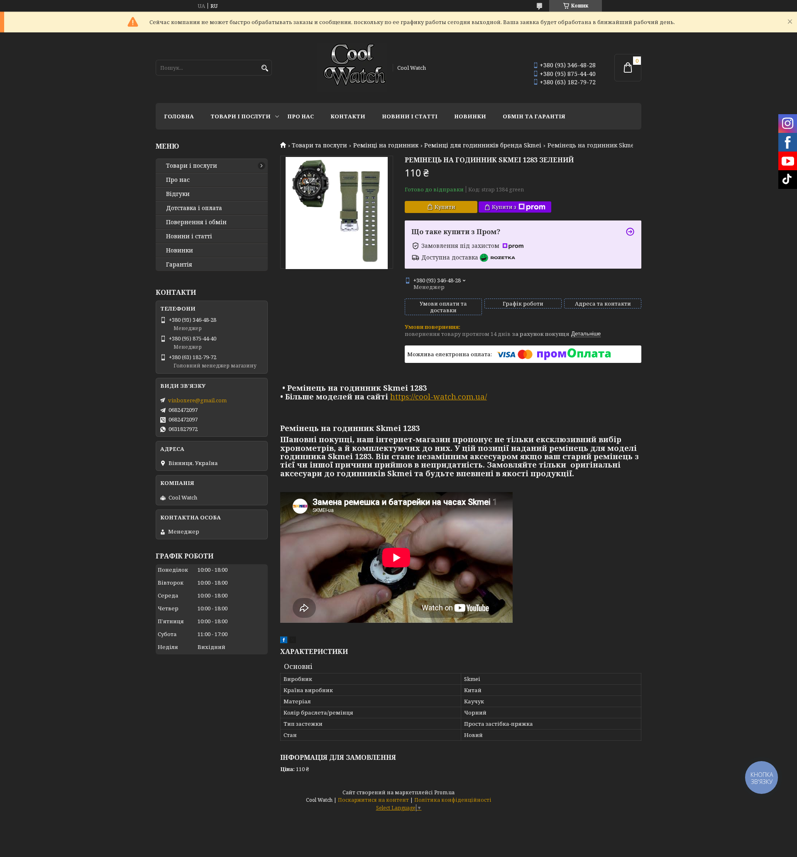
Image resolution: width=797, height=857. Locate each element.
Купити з (504, 207)
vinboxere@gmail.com (197, 400)
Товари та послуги (319, 145)
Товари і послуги (240, 116)
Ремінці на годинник (385, 145)
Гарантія (179, 264)
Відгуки (178, 194)
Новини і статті (410, 116)
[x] (292, 641)
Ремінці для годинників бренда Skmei (482, 145)
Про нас (300, 116)
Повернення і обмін (196, 222)
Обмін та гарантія (534, 116)
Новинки (470, 116)
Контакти (347, 116)
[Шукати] (264, 68)
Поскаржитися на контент (373, 799)
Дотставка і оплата (194, 208)
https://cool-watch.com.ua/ (438, 397)
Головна (179, 116)
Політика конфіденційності (452, 799)
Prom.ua (444, 792)
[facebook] (283, 641)
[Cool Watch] (352, 68)
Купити (445, 207)
